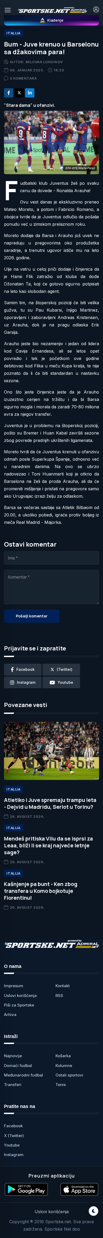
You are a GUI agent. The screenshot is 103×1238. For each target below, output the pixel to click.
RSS (59, 995)
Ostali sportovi (69, 1075)
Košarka (63, 1055)
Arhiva (10, 1014)
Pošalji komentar (32, 615)
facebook (25, 669)
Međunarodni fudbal (23, 1075)
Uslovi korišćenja (20, 995)
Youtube (12, 1145)
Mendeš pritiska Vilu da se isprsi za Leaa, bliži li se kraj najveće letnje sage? (48, 845)
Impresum (13, 985)
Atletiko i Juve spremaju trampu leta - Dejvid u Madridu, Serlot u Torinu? (50, 803)
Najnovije (13, 1055)
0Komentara (23, 78)
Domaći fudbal (18, 1065)
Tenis (60, 1084)
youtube (65, 682)
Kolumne (63, 1065)
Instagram (14, 1154)
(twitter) (64, 669)
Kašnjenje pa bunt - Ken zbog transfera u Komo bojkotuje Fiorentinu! (40, 890)
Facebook (13, 1125)
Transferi (12, 1084)
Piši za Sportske (19, 1005)
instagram (26, 682)
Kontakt (62, 985)
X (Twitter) (14, 1135)
